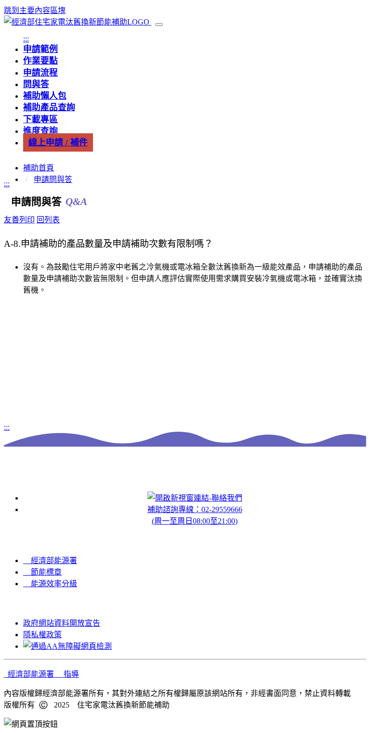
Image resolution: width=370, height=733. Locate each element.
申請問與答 (53, 179)
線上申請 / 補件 (58, 142)
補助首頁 (38, 168)
